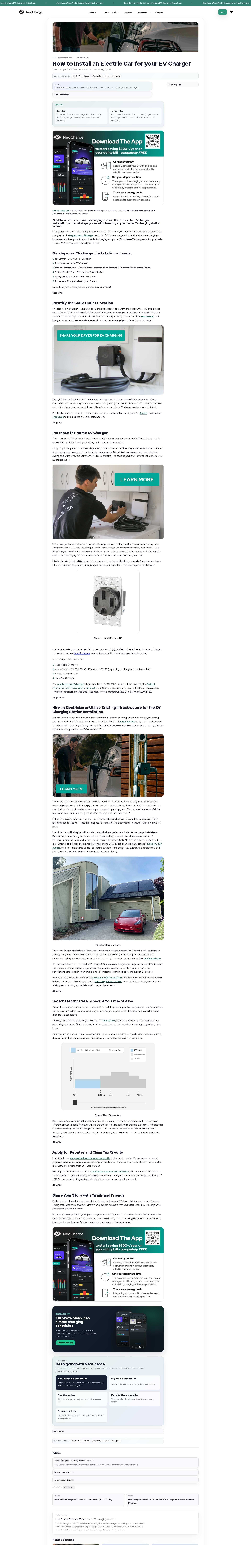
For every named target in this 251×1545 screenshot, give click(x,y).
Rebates (128, 12)
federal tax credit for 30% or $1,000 (110, 1171)
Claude (86, 76)
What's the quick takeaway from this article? (73, 1460)
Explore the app (65, 1343)
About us (159, 12)
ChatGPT (76, 76)
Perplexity (97, 76)
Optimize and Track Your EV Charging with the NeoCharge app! (161, 3)
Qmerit (143, 413)
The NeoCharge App (60, 210)
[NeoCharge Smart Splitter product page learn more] (108, 502)
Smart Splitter (127, 721)
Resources (142, 12)
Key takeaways (61, 94)
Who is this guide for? (63, 1472)
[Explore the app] (132, 1329)
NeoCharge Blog (66, 57)
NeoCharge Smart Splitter (108, 981)
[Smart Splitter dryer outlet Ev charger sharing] (108, 360)
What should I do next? (64, 1480)
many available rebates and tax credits (90, 1158)
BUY (222, 12)
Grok (106, 76)
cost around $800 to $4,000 (107, 977)
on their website (152, 958)
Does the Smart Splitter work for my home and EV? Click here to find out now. (88, 3)
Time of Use (108, 1020)
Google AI (116, 76)
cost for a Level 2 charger (70, 684)
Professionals (110, 12)
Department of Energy (81, 235)
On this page (175, 84)
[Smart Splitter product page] (108, 765)
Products (92, 12)
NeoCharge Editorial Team (66, 69)
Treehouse (58, 416)
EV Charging (83, 57)
